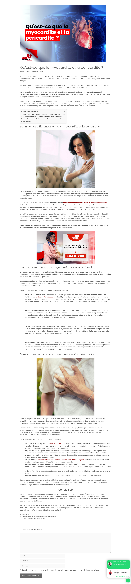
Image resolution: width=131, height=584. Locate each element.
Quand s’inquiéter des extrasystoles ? (34, 518)
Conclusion (27, 121)
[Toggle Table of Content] (63, 111)
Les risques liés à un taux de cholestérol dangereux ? (39, 517)
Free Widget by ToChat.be (122, 576)
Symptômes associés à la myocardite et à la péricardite (42, 119)
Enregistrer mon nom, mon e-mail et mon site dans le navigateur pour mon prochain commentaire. (60, 570)
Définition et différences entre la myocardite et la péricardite (43, 114)
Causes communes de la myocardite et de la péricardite (42, 117)
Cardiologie (25, 515)
